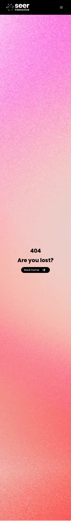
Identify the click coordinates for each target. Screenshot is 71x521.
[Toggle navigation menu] (61, 7)
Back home (31, 270)
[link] (11, 7)
